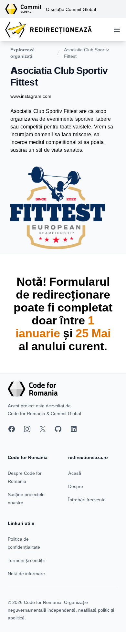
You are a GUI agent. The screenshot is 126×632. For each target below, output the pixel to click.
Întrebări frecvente (87, 499)
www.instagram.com (30, 96)
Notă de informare (26, 573)
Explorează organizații (22, 53)
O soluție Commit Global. (71, 9)
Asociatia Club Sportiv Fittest (86, 53)
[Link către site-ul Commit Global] (25, 9)
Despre (75, 486)
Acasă (74, 473)
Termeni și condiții (26, 560)
